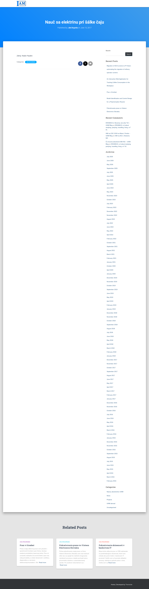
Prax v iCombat (112, 92)
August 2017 (111, 375)
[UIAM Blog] (21, 3)
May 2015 (110, 469)
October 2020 (111, 266)
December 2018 (112, 313)
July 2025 (110, 172)
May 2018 (110, 340)
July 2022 (110, 223)
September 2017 (112, 371)
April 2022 (110, 235)
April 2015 (110, 473)
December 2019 (112, 278)
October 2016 (111, 410)
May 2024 (110, 192)
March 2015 (110, 477)
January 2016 (111, 438)
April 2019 (110, 301)
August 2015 (111, 457)
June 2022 (110, 227)
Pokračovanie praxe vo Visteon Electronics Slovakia (74, 546)
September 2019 (112, 289)
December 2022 (112, 211)
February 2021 (111, 258)
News (108, 495)
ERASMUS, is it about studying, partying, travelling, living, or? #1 (118, 127)
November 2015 (112, 445)
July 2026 (110, 156)
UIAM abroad (111, 503)
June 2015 (110, 465)
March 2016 (110, 430)
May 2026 (110, 164)
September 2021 (112, 246)
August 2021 (111, 250)
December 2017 (112, 360)
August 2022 (111, 219)
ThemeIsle (128, 584)
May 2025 (110, 180)
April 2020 (110, 270)
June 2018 (110, 336)
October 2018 (111, 320)
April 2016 (110, 426)
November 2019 (112, 281)
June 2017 (110, 379)
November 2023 (112, 195)
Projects (109, 499)
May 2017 (110, 383)
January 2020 (111, 274)
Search (108, 50)
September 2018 (112, 324)
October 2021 (111, 242)
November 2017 (112, 363)
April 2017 (110, 387)
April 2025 (110, 184)
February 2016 (111, 434)
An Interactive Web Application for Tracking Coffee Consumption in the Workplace (118, 82)
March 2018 (110, 348)
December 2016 (112, 403)
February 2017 (111, 395)
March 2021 (110, 254)
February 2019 (111, 305)
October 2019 (111, 285)
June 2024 (110, 188)
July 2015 (110, 461)
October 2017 (111, 367)
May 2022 (110, 231)
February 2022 (111, 238)
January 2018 (111, 356)
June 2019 (110, 293)
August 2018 (111, 328)
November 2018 (112, 317)
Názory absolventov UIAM (115, 492)
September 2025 (112, 168)
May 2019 (110, 297)
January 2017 (111, 399)
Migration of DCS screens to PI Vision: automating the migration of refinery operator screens (119, 69)
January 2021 (111, 262)
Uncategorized (30, 62)
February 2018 (111, 352)
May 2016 (110, 422)
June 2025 (110, 176)
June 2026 (110, 160)
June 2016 (110, 418)
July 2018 (110, 332)
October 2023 (111, 199)
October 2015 (111, 449)
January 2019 (111, 309)
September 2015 (112, 453)
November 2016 (112, 406)
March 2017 (110, 391)
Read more (42, 562)
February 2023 (111, 207)
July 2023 (110, 203)
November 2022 (112, 215)
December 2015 (112, 442)
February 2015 (111, 481)
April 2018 (110, 344)
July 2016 (110, 414)
